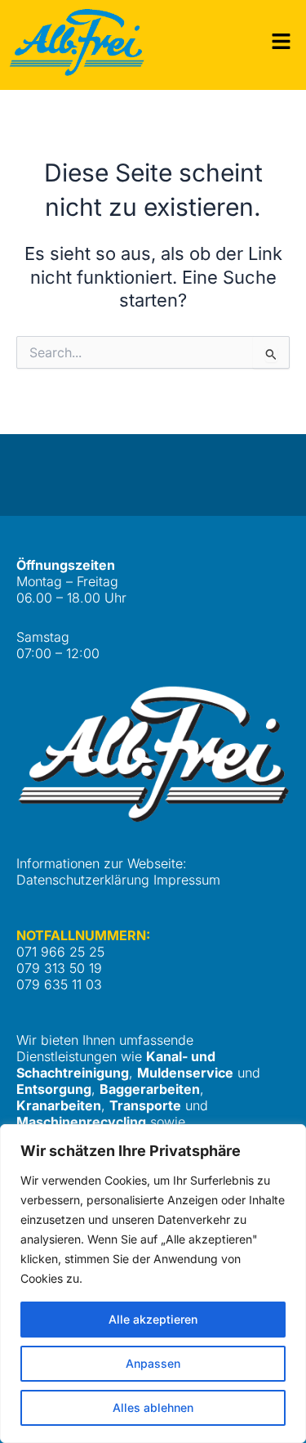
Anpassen (153, 1363)
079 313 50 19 (59, 968)
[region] (153, 1283)
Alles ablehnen (153, 1407)
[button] (281, 42)
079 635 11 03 (59, 984)
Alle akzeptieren (153, 1319)
